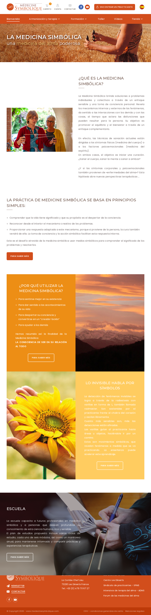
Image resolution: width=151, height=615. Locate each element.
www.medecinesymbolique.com (42, 611)
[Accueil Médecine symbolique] (24, 7)
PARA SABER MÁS (19, 256)
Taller (101, 19)
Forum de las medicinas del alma (121, 595)
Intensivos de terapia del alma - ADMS (124, 590)
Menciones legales (134, 611)
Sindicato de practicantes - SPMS (121, 585)
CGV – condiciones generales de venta (103, 611)
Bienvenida (13, 19)
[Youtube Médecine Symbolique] (87, 7)
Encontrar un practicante (116, 7)
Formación (77, 19)
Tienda (136, 19)
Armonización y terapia (43, 19)
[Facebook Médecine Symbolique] (81, 7)
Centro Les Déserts (114, 580)
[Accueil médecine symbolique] (25, 578)
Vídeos (118, 19)
